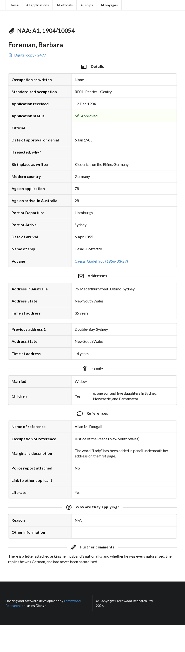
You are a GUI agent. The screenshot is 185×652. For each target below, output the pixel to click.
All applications (37, 5)
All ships (86, 5)
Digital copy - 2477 (29, 55)
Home (14, 5)
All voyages (109, 5)
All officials (65, 5)
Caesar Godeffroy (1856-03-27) (101, 261)
